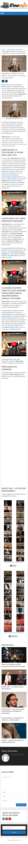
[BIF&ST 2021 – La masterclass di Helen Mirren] (14, 677)
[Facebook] (3, 819)
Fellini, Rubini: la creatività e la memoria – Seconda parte (12, 719)
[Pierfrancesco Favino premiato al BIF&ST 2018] (8, 522)
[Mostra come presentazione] (14, 562)
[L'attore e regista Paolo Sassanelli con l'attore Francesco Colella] (20, 617)
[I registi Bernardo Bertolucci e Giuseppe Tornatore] (20, 552)
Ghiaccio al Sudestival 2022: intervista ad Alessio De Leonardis (13, 665)
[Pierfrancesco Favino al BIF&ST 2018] (20, 509)
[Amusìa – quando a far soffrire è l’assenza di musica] (14, 731)
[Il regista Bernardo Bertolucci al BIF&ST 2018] (20, 534)
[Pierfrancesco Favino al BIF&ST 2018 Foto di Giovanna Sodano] (8, 503)
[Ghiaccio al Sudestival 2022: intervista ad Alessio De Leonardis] (14, 655)
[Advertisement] (14, 30)
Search (14, 832)
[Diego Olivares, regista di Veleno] (8, 629)
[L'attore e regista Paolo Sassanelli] (8, 604)
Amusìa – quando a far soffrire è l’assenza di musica (13, 741)
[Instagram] (6, 819)
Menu (2, 13)
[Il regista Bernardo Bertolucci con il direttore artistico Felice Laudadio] (8, 546)
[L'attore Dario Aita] (20, 580)
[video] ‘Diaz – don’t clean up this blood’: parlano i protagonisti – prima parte (13, 711)
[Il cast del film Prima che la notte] (8, 574)
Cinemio (9, 840)
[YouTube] (10, 819)
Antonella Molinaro (17, 754)
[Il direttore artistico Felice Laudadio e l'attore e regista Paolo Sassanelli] (20, 598)
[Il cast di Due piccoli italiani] (20, 604)
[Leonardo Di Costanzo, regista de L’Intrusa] (20, 623)
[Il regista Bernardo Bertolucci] (8, 552)
